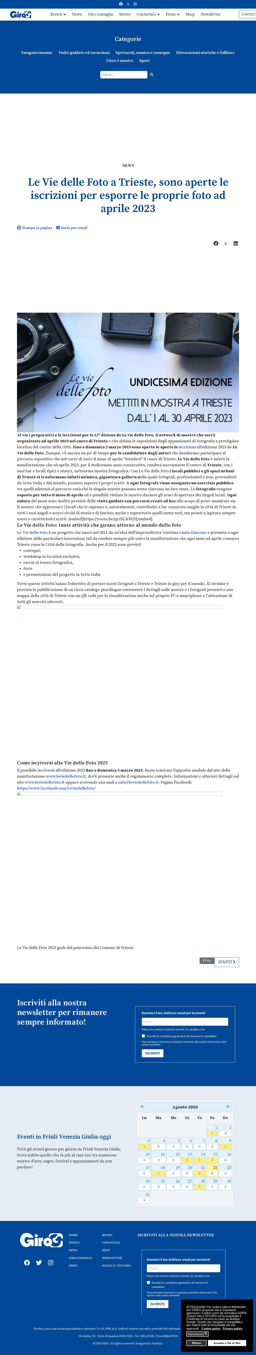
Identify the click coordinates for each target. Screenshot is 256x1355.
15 (214, 1157)
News (77, 14)
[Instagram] (135, 4)
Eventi (56, 14)
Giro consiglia (100, 14)
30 (228, 1184)
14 (202, 1157)
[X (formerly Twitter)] (225, 243)
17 (146, 1170)
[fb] (26, 1258)
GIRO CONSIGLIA (80, 1258)
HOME (73, 1235)
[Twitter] (128, 4)
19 (176, 1170)
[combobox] (124, 75)
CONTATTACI (111, 1243)
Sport (144, 60)
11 (161, 1157)
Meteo (125, 14)
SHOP (106, 1250)
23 (228, 1170)
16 (228, 1157)
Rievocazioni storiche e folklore (205, 52)
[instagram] (50, 1258)
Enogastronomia (36, 52)
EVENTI (74, 1243)
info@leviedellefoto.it (138, 782)
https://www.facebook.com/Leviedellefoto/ (56, 788)
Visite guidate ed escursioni (84, 52)
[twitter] (38, 1258)
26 (176, 1184)
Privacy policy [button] (232, 1328)
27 (189, 1184)
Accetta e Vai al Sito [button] (227, 1343)
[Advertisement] (128, 123)
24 (146, 1184)
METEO (107, 1235)
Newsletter (211, 14)
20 (189, 1170)
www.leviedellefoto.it (66, 776)
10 (146, 1157)
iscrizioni (187, 447)
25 (161, 1184)
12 (176, 1157)
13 (189, 1157)
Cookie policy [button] (210, 1328)
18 (161, 1170)
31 (146, 1197)
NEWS (73, 1250)
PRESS (73, 1265)
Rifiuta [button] (196, 1343)
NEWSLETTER (112, 1258)
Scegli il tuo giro (65, 26)
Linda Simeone (193, 532)
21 (202, 1170)
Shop (190, 14)
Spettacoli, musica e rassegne (143, 52)
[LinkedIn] (235, 243)
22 (214, 1170)
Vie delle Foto (35, 532)
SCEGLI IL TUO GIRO (116, 1265)
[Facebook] (121, 4)
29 (214, 1184)
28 (202, 1184)
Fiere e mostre (119, 60)
